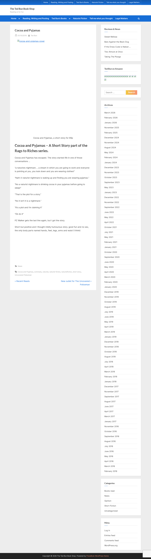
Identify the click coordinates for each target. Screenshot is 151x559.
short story (77, 272)
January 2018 (110, 381)
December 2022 (111, 197)
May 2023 (108, 187)
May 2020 (108, 267)
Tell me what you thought (116, 2)
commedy (38, 272)
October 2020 (110, 252)
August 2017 (109, 401)
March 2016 (109, 466)
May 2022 (108, 217)
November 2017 (111, 391)
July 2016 (108, 446)
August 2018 (110, 356)
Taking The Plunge (112, 56)
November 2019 (111, 297)
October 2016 (110, 431)
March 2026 (109, 112)
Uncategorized (111, 511)
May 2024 (108, 152)
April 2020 (109, 272)
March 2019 (109, 332)
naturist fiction (54, 272)
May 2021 (108, 237)
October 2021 (110, 227)
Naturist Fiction (97, 2)
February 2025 (110, 132)
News (20, 266)
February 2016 (110, 471)
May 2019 (108, 322)
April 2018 (108, 366)
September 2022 (112, 207)
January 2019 (110, 337)
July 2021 (108, 232)
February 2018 (110, 376)
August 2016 (110, 441)
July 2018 (108, 362)
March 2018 (109, 371)
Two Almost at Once (113, 52)
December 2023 (111, 167)
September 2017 (111, 396)
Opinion (107, 501)
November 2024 (111, 142)
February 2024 (110, 157)
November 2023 (111, 172)
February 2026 (110, 117)
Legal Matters (134, 2)
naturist (45, 272)
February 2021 (110, 242)
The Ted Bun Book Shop (22, 8)
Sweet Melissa (110, 37)
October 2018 (110, 351)
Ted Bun (34, 35)
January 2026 (110, 122)
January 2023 (110, 192)
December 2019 (111, 292)
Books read (109, 491)
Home (45, 2)
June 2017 (108, 406)
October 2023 (110, 177)
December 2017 (111, 386)
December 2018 (111, 342)
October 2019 (110, 302)
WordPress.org (110, 545)
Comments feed (111, 540)
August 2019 (110, 307)
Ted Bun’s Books (82, 2)
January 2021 (110, 247)
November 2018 (111, 347)
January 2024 (110, 162)
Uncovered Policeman (23, 275)
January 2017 (110, 421)
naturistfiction (66, 272)
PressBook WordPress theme (97, 556)
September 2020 (112, 257)
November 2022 (111, 202)
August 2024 (110, 147)
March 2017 (109, 416)
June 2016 (109, 451)
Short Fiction (110, 506)
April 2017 (108, 411)
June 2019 (109, 317)
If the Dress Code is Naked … (117, 47)
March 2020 (109, 277)
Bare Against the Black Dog (116, 42)
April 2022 (109, 222)
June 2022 (109, 212)
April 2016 (108, 461)
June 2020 (109, 262)
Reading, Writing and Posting (62, 2)
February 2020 (110, 282)
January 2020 (110, 287)
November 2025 (111, 127)
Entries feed (109, 535)
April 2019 (108, 327)
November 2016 (111, 426)
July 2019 (108, 312)
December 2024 (111, 137)
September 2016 (111, 436)
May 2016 (108, 456)
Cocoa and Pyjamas (25, 272)
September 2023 (112, 182)
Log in (107, 530)
